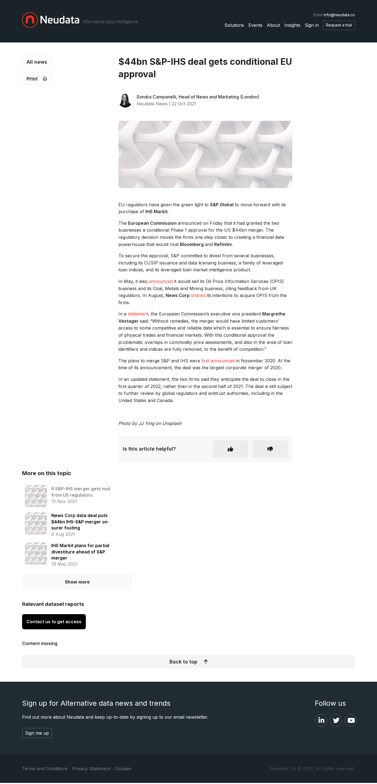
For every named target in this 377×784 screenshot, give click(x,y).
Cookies (123, 768)
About (273, 25)
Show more (77, 582)
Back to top (183, 662)
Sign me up (37, 733)
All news (36, 62)
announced (161, 281)
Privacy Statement (91, 768)
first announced (218, 360)
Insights (292, 25)
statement (138, 314)
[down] (270, 449)
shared (198, 295)
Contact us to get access (53, 621)
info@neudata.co (339, 14)
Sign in (312, 25)
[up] (230, 449)
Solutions (234, 25)
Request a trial (339, 25)
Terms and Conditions (45, 768)
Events (255, 25)
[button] (37, 79)
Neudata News (152, 103)
